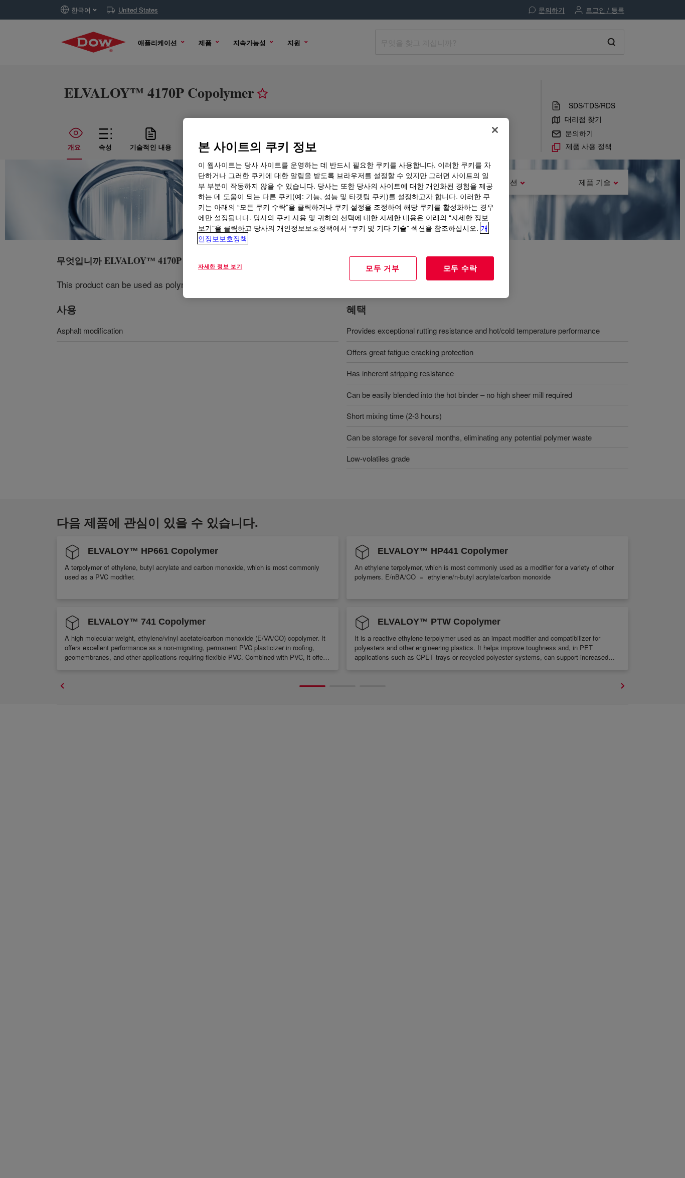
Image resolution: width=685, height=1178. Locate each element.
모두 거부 (383, 267)
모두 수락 (460, 267)
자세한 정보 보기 (220, 266)
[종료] (495, 130)
